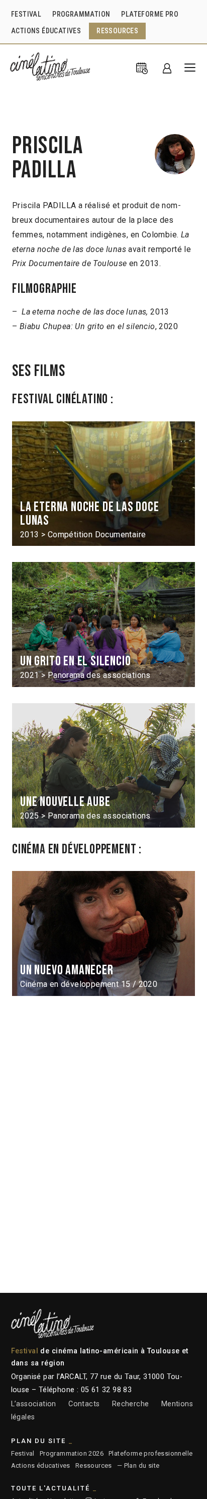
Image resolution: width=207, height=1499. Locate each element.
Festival (23, 1453)
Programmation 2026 (72, 1453)
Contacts (83, 1404)
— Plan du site (138, 1465)
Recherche (130, 1404)
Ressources (93, 1465)
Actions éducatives (40, 1465)
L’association (33, 1404)
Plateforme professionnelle (150, 1453)
